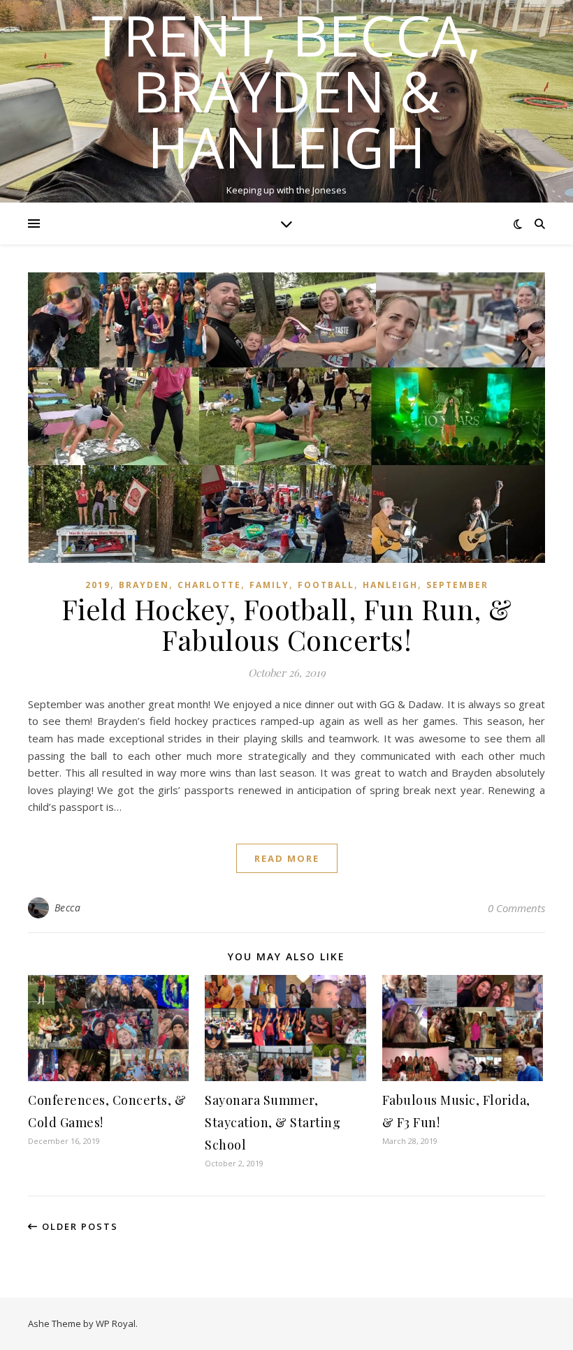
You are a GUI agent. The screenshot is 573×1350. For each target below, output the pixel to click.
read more (286, 858)
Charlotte (209, 585)
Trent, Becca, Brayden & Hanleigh (286, 91)
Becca (68, 907)
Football (326, 585)
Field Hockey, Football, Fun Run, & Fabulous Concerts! (286, 624)
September (457, 585)
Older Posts (78, 1226)
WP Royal (116, 1323)
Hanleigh (390, 585)
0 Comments (516, 908)
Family (269, 585)
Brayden (144, 585)
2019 (97, 585)
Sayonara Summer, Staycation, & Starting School (272, 1122)
